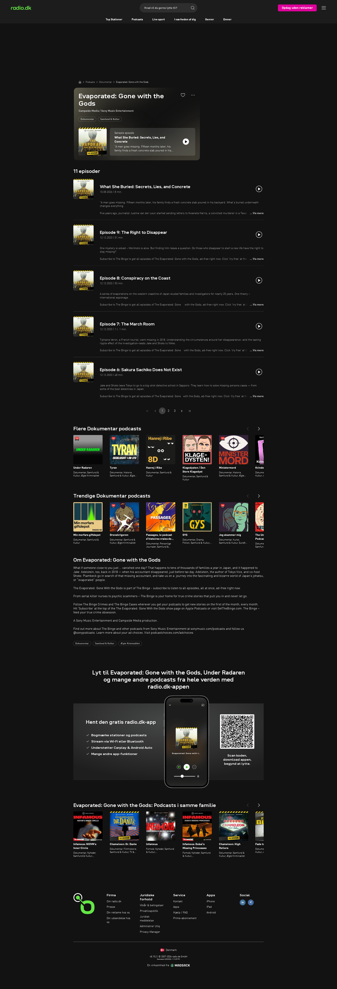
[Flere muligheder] (193, 95)
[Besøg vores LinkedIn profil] (242, 902)
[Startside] (80, 82)
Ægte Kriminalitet (130, 643)
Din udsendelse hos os (118, 920)
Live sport (158, 19)
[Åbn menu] (323, 7)
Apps (176, 907)
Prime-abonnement (185, 918)
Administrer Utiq (150, 926)
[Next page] (182, 411)
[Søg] (192, 7)
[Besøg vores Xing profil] (250, 902)
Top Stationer (114, 19)
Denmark (171, 950)
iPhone (211, 901)
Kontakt (178, 901)
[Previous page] (155, 411)
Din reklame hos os (118, 912)
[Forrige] (247, 427)
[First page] (147, 411)
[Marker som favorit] (183, 95)
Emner (227, 19)
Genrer (209, 19)
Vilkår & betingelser (152, 905)
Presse (111, 907)
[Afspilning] (186, 141)
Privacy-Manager (150, 932)
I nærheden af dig (185, 19)
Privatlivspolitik (149, 911)
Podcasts (137, 19)
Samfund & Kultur (110, 119)
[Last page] (189, 411)
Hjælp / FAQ (180, 912)
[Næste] (259, 427)
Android (211, 912)
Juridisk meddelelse (147, 918)
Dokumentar (87, 119)
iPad (209, 907)
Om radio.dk (114, 901)
